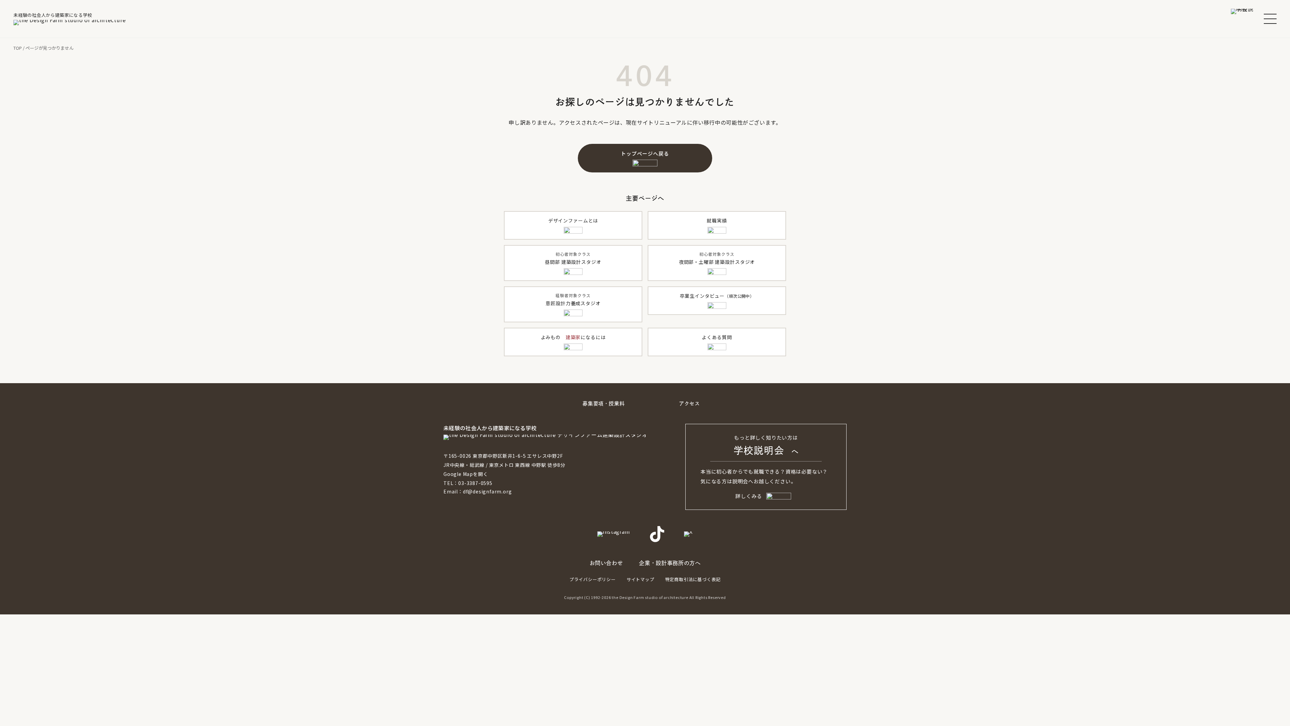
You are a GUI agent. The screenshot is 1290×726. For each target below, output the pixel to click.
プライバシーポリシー (592, 579)
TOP (17, 48)
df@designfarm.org (487, 491)
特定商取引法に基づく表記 (693, 579)
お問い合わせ (606, 563)
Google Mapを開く (465, 474)
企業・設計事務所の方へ (669, 563)
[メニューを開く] (1270, 19)
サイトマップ (640, 579)
